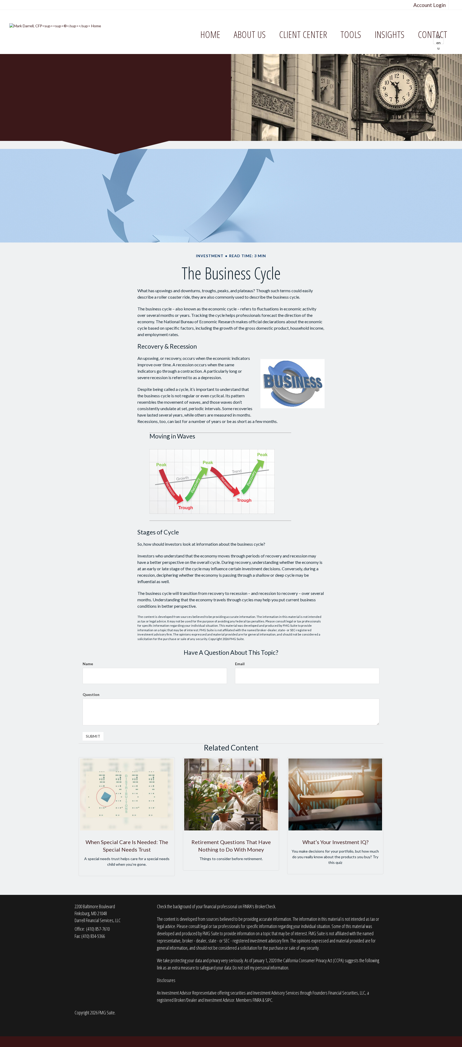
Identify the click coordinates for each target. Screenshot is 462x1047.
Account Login (429, 5)
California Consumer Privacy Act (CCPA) (313, 960)
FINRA (257, 1000)
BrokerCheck (265, 906)
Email (240, 663)
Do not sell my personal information (260, 967)
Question (91, 694)
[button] (249, 34)
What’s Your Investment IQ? (335, 842)
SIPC (268, 1000)
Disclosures (166, 980)
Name (88, 663)
